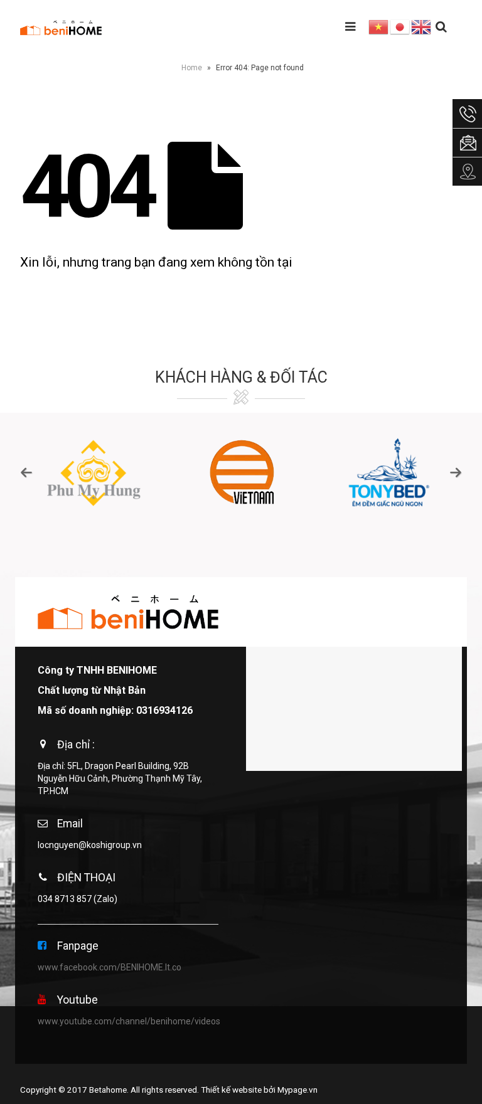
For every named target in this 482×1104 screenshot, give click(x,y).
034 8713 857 (65, 899)
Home (191, 67)
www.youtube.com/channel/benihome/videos (129, 1021)
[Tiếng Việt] (379, 26)
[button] (26, 472)
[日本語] (400, 26)
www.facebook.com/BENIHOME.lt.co (109, 967)
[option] (93, 472)
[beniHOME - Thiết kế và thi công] (61, 27)
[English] (421, 26)
